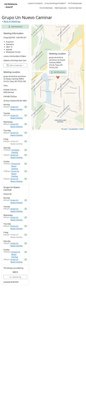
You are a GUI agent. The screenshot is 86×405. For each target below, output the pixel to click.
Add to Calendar (16, 65)
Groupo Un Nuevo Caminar (15, 166)
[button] (58, 77)
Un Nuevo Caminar (15, 151)
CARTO (81, 129)
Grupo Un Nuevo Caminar (16, 108)
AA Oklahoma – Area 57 (10, 5)
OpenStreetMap (73, 129)
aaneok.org (16, 277)
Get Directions (16, 26)
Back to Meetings (12, 21)
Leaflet (65, 129)
